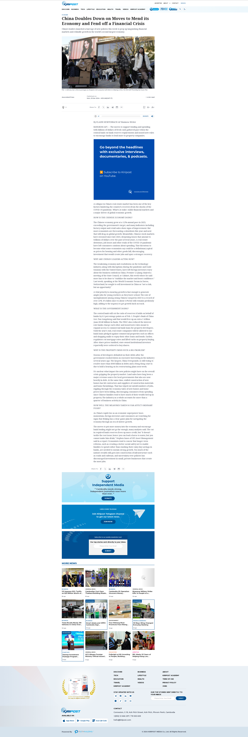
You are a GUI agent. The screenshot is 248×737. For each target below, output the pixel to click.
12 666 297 (125, 716)
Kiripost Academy (137, 9)
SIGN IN (183, 3)
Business (75, 9)
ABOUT (165, 3)
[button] (144, 107)
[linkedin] (108, 107)
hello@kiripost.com (122, 720)
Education (100, 9)
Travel (118, 9)
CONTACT (175, 3)
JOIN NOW (108, 522)
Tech (83, 9)
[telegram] (112, 107)
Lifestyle (90, 9)
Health (110, 9)
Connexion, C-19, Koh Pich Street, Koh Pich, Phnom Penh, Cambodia (144, 712)
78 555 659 (136, 716)
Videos (125, 9)
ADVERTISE (158, 3)
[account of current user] (180, 9)
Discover (65, 9)
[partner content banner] (124, 170)
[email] (117, 107)
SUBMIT (108, 551)
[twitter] (103, 107)
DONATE (108, 498)
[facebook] (99, 107)
